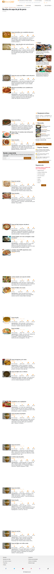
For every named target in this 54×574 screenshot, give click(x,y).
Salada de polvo (40, 170)
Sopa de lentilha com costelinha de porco (22, 32)
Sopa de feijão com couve (18, 287)
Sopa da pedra (15, 140)
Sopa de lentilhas (16, 120)
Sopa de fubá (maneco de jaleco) (20, 224)
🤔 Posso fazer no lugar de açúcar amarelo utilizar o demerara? (43, 157)
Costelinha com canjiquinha (18, 401)
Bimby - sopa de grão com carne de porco (22, 44)
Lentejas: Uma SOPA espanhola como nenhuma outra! (21, 250)
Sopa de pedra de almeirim (18, 413)
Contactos (30, 557)
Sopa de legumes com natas (18, 359)
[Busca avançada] (47, 2)
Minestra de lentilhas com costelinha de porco (22, 88)
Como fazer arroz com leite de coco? (45, 127)
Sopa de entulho (15, 488)
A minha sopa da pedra (17, 456)
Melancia (39, 180)
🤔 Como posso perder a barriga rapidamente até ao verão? (42, 154)
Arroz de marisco (40, 175)
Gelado (38, 179)
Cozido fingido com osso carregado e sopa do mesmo (22, 237)
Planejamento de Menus (43, 119)
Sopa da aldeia (15, 328)
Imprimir (49, 138)
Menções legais (31, 562)
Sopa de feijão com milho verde (19, 543)
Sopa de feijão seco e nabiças (19, 371)
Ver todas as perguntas (47, 160)
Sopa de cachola (15, 181)
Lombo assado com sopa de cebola (20, 276)
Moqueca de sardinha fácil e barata (45, 131)
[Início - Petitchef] (3, 7)
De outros (47, 5)
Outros (38, 182)
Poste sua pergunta (44, 162)
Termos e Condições (32, 561)
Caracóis (39, 177)
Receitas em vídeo (6, 559)
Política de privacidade (33, 559)
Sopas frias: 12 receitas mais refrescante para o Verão (22, 132)
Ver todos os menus (41, 138)
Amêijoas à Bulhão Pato (42, 172)
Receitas (19, 5)
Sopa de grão (15, 317)
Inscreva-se (27, 158)
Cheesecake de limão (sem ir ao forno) (45, 135)
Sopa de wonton (15, 444)
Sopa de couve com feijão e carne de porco (23, 75)
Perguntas (37, 5)
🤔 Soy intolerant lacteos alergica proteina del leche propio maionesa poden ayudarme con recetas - (43, 150)
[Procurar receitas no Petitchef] (45, 2)
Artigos (28, 5)
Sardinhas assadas (41, 173)
